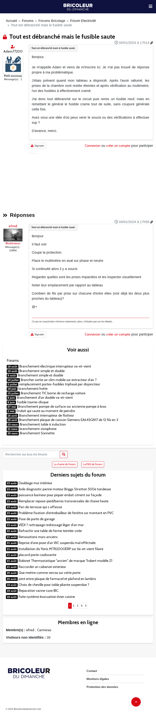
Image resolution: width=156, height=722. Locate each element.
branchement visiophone (38, 429)
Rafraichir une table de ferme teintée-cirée (50, 531)
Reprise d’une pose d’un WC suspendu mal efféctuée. (57, 543)
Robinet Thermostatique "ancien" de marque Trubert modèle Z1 (65, 561)
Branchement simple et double (42, 371)
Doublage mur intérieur (35, 483)
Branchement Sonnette (37, 433)
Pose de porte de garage (37, 519)
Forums (27, 21)
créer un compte (118, 146)
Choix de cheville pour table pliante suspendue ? (54, 585)
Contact (92, 670)
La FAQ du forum (92, 464)
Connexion (92, 146)
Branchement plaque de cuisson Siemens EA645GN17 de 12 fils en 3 (68, 420)
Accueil (11, 21)
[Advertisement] (91, 181)
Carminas (44, 630)
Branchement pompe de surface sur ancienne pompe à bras (62, 406)
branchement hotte (33, 389)
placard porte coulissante (37, 555)
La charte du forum (65, 464)
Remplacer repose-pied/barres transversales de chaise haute (63, 501)
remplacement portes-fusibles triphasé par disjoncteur (59, 384)
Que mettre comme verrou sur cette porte (49, 573)
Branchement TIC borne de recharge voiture (53, 393)
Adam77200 (13, 51)
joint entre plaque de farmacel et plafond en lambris (57, 579)
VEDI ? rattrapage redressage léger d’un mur (51, 525)
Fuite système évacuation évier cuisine (47, 597)
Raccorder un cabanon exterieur (42, 567)
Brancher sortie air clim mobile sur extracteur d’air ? (59, 380)
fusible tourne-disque (33, 402)
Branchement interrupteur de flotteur (46, 415)
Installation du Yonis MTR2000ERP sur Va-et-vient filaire (61, 549)
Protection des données (102, 686)
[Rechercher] (64, 454)
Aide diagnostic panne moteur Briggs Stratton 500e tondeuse (65, 489)
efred (13, 226)
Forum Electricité (83, 21)
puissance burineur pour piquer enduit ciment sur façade (60, 495)
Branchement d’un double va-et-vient (45, 397)
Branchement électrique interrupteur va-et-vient (55, 366)
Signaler (39, 145)
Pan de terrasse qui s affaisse (40, 507)
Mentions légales (98, 678)
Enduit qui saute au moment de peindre (46, 411)
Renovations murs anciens (38, 537)
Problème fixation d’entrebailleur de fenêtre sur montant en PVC (66, 513)
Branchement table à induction (43, 424)
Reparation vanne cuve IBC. (39, 591)
